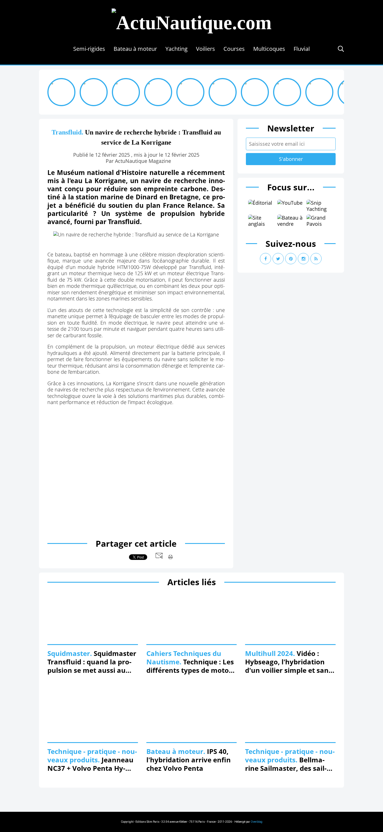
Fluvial (302, 49)
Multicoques (269, 49)
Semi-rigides (89, 49)
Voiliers (205, 49)
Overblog (256, 821)
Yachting (176, 49)
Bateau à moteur (135, 49)
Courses (234, 49)
